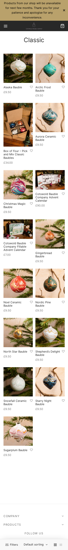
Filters (14, 544)
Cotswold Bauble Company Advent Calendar (46, 197)
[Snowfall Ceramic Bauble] (18, 381)
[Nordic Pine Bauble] (50, 283)
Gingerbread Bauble (43, 254)
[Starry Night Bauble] (50, 381)
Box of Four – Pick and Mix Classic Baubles (15, 154)
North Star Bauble (15, 351)
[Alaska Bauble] (18, 68)
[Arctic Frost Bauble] (50, 68)
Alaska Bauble (12, 87)
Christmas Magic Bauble (14, 205)
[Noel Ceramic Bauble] (18, 283)
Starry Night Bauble (43, 402)
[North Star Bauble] (18, 332)
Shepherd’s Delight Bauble (47, 353)
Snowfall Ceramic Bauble (15, 402)
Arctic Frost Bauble (43, 88)
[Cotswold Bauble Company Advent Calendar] (50, 180)
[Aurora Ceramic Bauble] (50, 117)
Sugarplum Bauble (15, 450)
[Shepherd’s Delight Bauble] (50, 332)
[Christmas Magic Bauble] (18, 184)
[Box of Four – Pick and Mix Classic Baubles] (18, 125)
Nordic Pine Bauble (43, 303)
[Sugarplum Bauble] (18, 431)
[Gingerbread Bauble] (50, 234)
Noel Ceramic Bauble (12, 303)
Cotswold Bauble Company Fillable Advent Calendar (14, 246)
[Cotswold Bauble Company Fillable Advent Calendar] (18, 229)
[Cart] (62, 26)
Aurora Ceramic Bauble (45, 138)
